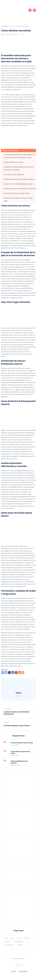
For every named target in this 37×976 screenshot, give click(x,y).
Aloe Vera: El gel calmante (14, 174)
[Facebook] (2, 672)
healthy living (8, 941)
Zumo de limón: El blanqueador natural (18, 184)
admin (2, 34)
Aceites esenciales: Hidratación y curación (20, 189)
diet (6, 938)
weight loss (20, 944)
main (7, 34)
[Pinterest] (16, 672)
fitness (19, 938)
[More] (22, 672)
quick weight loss (9, 944)
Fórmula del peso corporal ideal (17, 725)
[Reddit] (19, 672)
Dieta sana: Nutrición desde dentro (17, 193)
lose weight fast (19, 941)
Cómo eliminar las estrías (13, 162)
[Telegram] (6, 672)
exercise (12, 938)
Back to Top (19, 965)
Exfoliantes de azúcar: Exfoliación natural (19, 179)
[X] (9, 672)
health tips (27, 938)
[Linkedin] (12, 672)
